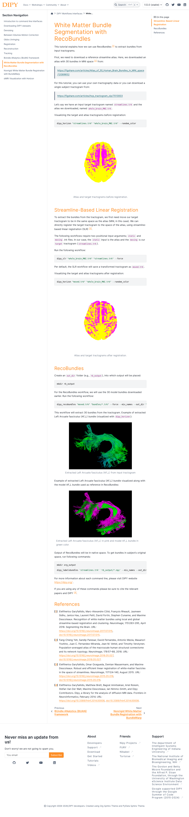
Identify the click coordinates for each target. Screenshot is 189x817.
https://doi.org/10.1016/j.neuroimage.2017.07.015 (86, 630)
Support (93, 747)
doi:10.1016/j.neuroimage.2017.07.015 (79, 634)
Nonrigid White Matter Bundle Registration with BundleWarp (24, 72)
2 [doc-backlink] (56, 639)
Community (51, 5)
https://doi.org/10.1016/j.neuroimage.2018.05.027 (86, 655)
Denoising (8, 30)
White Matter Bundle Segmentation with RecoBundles (24, 64)
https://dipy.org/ (63, 582)
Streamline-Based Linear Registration (166, 23)
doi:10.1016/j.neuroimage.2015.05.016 (79, 679)
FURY (124, 747)
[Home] (52, 13)
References (159, 32)
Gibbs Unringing (11, 39)
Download (93, 751)
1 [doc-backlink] (56, 611)
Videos (92, 765)
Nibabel (125, 751)
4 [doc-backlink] (56, 685)
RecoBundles (160, 28)
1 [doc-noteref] (113, 46)
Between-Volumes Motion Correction (21, 35)
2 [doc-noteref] (95, 60)
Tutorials (92, 760)
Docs (25, 5)
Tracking (8, 53)
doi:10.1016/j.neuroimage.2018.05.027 (80, 659)
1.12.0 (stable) (151, 4)
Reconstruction (11, 48)
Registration (9, 44)
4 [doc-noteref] (75, 592)
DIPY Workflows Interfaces (69, 13)
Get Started (94, 756)
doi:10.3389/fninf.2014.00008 (122, 700)
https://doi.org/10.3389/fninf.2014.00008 (82, 700)
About (63, 5)
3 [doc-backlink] (56, 664)
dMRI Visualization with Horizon (19, 78)
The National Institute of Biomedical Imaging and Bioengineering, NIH (167, 759)
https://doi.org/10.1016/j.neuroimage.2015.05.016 (86, 676)
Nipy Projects (129, 742)
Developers (94, 742)
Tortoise (125, 756)
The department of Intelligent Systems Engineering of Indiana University (166, 747)
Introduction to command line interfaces (23, 21)
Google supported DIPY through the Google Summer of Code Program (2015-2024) (167, 793)
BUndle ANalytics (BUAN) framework (21, 58)
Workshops (37, 5)
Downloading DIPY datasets (17, 25)
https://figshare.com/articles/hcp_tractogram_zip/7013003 (90, 95)
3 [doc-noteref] (90, 228)
